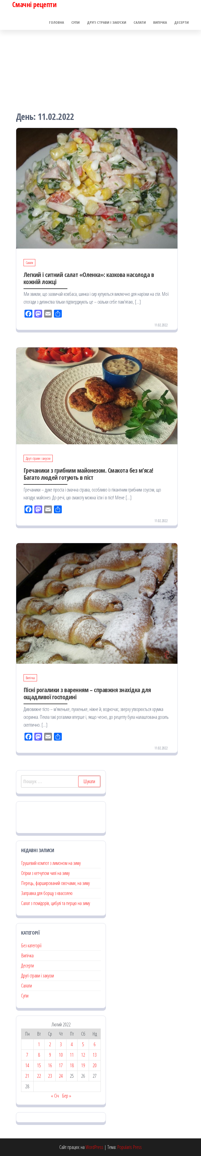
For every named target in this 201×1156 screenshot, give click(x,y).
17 (61, 1065)
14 (27, 1065)
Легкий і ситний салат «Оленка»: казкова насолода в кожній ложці (89, 278)
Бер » (66, 1095)
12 (83, 1055)
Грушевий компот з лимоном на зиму (51, 863)
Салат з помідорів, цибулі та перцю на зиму (55, 903)
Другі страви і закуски (106, 22)
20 (95, 1065)
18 (72, 1065)
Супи (75, 22)
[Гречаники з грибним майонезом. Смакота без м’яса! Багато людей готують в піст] (96, 395)
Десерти (181, 22)
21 (27, 1076)
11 (72, 1055)
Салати (140, 22)
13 (95, 1055)
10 (61, 1055)
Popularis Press (129, 1147)
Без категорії (31, 945)
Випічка (160, 22)
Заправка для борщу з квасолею (47, 893)
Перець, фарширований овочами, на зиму (55, 883)
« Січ (55, 1095)
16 (50, 1065)
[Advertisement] (100, 66)
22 (39, 1076)
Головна (56, 22)
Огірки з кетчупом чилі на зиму (45, 873)
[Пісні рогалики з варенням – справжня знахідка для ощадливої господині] (96, 603)
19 (83, 1065)
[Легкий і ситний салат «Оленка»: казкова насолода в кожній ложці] (96, 187)
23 (50, 1076)
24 (61, 1076)
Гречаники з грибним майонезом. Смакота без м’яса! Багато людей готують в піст (88, 473)
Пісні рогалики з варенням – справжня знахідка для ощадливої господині (87, 693)
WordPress (94, 1147)
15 (39, 1065)
